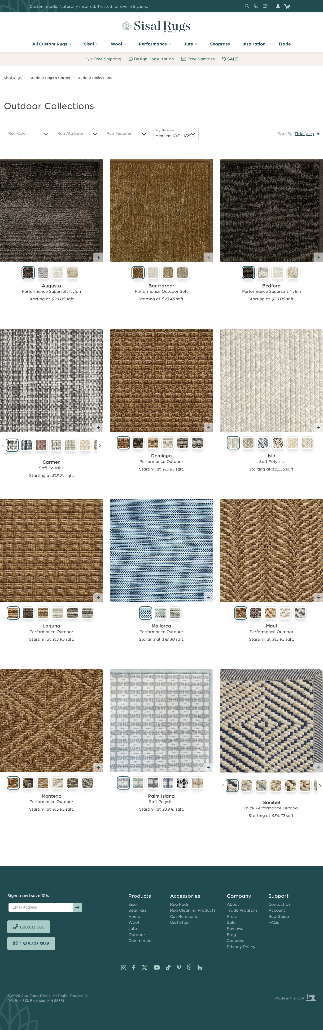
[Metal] (56, 445)
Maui (271, 625)
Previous (3, 446)
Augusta (51, 285)
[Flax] (290, 785)
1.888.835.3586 (266, 8)
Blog (231, 934)
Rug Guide (278, 916)
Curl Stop (179, 922)
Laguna (51, 625)
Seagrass (137, 910)
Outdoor (136, 934)
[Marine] (26, 445)
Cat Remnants (184, 916)
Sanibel (271, 802)
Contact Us (279, 904)
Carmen (52, 462)
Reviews (235, 928)
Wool (133, 922)
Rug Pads (179, 904)
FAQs (273, 922)
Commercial (140, 940)
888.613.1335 (257, 8)
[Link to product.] (51, 210)
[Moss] (70, 445)
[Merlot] (41, 445)
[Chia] (247, 785)
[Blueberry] (232, 785)
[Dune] (276, 785)
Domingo (161, 455)
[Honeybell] (305, 785)
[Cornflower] (261, 785)
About (233, 904)
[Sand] (85, 445)
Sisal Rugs (13, 77)
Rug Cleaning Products (192, 910)
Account (276, 910)
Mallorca (161, 625)
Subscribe (77, 907)
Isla (271, 455)
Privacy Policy (241, 946)
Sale (231, 922)
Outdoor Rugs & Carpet (49, 77)
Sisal (133, 904)
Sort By (285, 133)
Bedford (271, 285)
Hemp (134, 916)
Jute (132, 928)
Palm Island (161, 796)
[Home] (156, 26)
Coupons (235, 940)
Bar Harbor (161, 285)
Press (232, 916)
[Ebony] (12, 445)
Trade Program (242, 910)
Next (100, 446)
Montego (51, 796)
